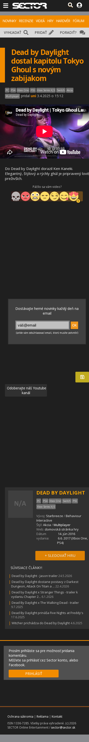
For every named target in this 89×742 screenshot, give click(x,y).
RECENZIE (26, 20)
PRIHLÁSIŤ (33, 673)
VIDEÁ (40, 20)
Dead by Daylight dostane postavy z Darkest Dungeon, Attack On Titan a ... (44, 583)
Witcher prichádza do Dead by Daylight (41, 623)
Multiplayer (62, 525)
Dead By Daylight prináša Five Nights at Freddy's (47, 613)
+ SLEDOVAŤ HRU (60, 555)
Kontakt (57, 716)
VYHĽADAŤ (12, 32)
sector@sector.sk (63, 727)
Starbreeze (54, 516)
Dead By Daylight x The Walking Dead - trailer (45, 602)
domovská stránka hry (62, 529)
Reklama (42, 716)
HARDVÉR (63, 20)
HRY (50, 20)
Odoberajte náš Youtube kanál (26, 390)
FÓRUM (78, 20)
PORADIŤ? (68, 32)
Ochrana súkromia (20, 716)
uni (33, 95)
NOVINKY (9, 20)
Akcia (47, 525)
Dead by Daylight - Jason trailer (35, 576)
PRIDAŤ (41, 32)
